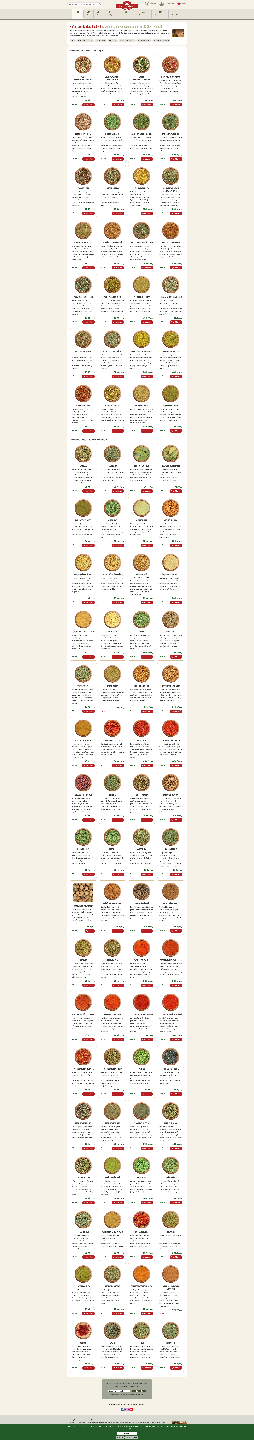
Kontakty (175, 15)
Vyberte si (89, 931)
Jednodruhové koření (85, 40)
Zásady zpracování (131, 1437)
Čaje (98, 15)
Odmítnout (120, 1437)
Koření (78, 15)
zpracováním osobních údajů (136, 1395)
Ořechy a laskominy (125, 15)
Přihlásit (153, 4)
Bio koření (112, 40)
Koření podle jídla (144, 40)
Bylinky (109, 15)
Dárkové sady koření (127, 40)
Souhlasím (127, 1433)
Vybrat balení (88, 105)
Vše (73, 40)
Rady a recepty (160, 15)
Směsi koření (100, 40)
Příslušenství (143, 15)
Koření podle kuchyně (161, 40)
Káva (88, 15)
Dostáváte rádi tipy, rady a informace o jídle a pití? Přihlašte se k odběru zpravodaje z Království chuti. (127, 1385)
